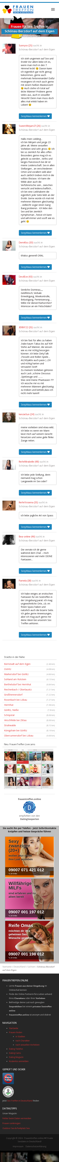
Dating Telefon (16, 1048)
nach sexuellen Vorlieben (27, 1044)
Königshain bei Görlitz (29, 730)
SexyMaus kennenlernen (34, 116)
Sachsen (31, 966)
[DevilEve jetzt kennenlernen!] (9, 280)
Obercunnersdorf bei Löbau (29, 735)
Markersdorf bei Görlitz (29, 674)
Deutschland (19, 966)
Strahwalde (29, 725)
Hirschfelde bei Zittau (29, 720)
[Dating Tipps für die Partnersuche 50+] (29, 807)
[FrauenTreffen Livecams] (28, 768)
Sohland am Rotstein (29, 679)
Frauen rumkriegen (11, 1123)
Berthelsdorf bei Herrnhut (29, 684)
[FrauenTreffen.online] (18, 9)
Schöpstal (29, 715)
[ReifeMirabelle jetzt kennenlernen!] (9, 465)
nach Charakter (23, 1040)
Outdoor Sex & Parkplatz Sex (16, 1128)
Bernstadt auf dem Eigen (29, 663)
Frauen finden (15, 1032)
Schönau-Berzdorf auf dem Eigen (37, 50)
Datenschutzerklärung (36, 1146)
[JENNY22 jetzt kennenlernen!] (9, 330)
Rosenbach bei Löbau (29, 699)
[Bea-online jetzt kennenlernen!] (9, 540)
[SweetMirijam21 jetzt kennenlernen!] (9, 129)
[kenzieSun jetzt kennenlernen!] (9, 417)
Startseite (7, 966)
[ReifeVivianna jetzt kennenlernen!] (9, 506)
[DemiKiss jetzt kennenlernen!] (9, 246)
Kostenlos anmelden (19, 1061)
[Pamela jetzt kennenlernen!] (9, 584)
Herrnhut (29, 704)
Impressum (18, 1146)
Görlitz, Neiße (29, 710)
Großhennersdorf (29, 694)
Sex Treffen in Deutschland (19, 1100)
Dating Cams (15, 1053)
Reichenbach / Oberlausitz (29, 689)
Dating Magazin (16, 1057)
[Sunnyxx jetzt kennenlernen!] (9, 49)
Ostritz (29, 669)
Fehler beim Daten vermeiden (16, 1118)
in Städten (20, 1036)
